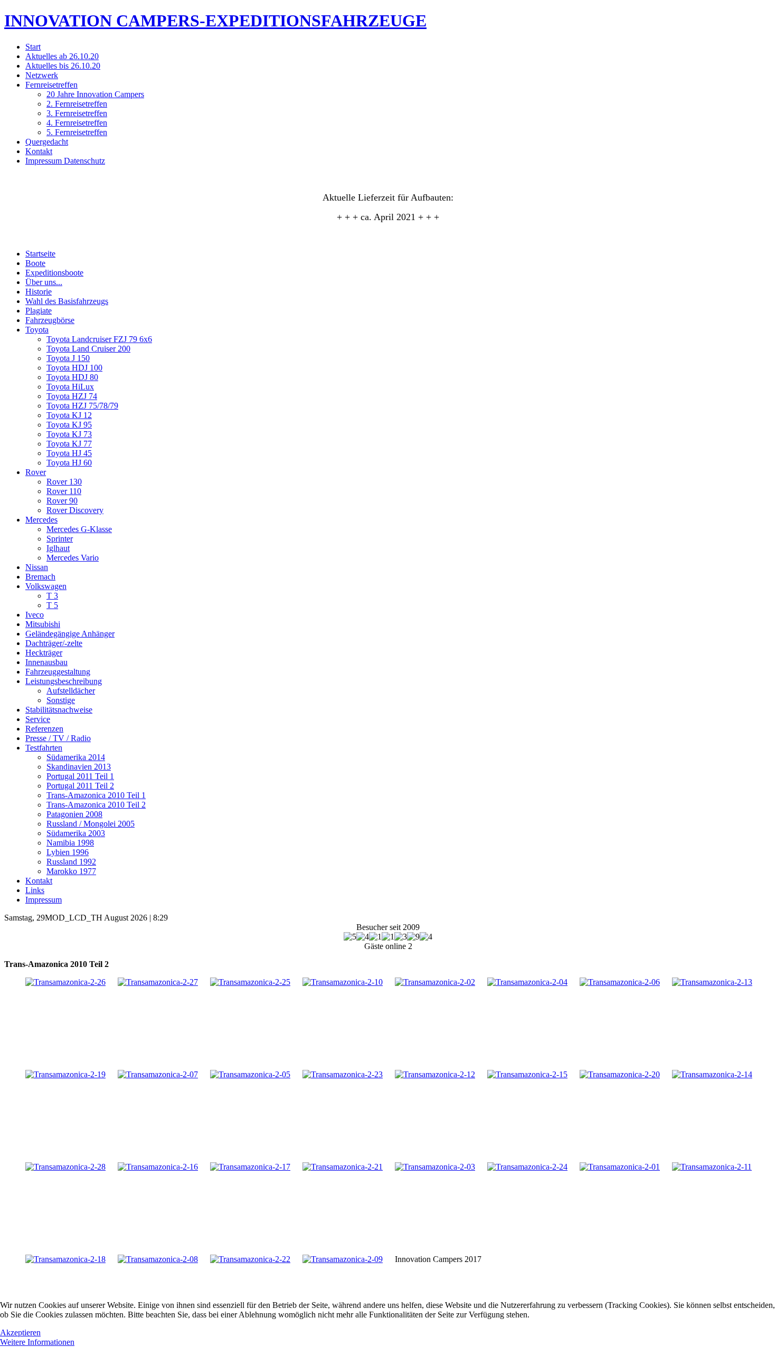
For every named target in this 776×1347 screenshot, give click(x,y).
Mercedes (41, 519)
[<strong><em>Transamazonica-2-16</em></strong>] (158, 1166)
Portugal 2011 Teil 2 (80, 785)
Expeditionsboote (54, 272)
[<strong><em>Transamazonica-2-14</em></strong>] (712, 1074)
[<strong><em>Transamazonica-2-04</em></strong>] (527, 982)
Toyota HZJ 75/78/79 (82, 405)
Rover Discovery (74, 510)
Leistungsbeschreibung (63, 681)
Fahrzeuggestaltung (57, 671)
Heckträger (43, 652)
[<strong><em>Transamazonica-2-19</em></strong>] (65, 1074)
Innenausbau (46, 662)
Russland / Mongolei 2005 (90, 823)
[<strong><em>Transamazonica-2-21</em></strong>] (342, 1166)
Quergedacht (46, 141)
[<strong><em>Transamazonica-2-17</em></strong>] (250, 1166)
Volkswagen (46, 586)
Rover (35, 472)
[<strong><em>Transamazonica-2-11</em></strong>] (712, 1166)
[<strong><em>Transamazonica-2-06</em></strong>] (620, 982)
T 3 (52, 595)
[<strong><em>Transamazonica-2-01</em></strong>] (620, 1166)
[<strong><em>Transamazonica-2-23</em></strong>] (342, 1074)
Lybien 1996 (67, 852)
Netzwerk (41, 75)
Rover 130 (64, 481)
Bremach (40, 576)
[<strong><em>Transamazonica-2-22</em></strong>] (250, 1259)
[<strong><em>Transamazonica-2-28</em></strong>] (65, 1166)
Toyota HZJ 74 (71, 396)
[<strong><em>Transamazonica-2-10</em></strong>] (342, 982)
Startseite (40, 253)
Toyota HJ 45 (69, 453)
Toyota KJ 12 (69, 415)
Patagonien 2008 (74, 814)
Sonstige (60, 700)
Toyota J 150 (68, 358)
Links (34, 890)
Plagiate (38, 310)
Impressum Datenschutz (65, 160)
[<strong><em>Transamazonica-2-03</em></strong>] (435, 1166)
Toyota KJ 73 (69, 434)
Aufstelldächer (70, 690)
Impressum (43, 899)
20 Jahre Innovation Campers (95, 94)
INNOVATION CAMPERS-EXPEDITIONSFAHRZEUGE (215, 20)
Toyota (37, 329)
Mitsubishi (42, 624)
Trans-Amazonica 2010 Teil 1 (96, 795)
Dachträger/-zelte (53, 643)
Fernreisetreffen (51, 84)
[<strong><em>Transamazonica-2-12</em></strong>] (435, 1074)
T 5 (52, 605)
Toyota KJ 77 (69, 443)
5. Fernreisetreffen (76, 132)
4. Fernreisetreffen (76, 122)
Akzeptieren (20, 1332)
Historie (38, 291)
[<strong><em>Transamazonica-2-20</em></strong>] (620, 1074)
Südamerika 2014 (75, 757)
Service (37, 719)
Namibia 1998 (70, 842)
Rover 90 (62, 500)
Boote (35, 263)
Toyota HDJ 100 (74, 367)
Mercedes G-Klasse (79, 529)
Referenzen (44, 728)
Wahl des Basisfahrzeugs (66, 301)
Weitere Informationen (37, 1341)
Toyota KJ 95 (69, 424)
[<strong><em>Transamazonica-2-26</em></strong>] (65, 982)
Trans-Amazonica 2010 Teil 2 (96, 804)
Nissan (36, 567)
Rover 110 (63, 491)
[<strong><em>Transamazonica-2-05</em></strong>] (250, 1074)
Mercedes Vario (72, 557)
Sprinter (59, 538)
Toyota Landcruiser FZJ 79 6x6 (99, 339)
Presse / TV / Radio (58, 738)
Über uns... (43, 282)
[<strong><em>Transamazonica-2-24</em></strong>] (527, 1166)
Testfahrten (43, 747)
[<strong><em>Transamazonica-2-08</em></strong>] (158, 1259)
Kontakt (38, 151)
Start (33, 46)
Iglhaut (58, 548)
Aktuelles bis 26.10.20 (62, 65)
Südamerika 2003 (75, 833)
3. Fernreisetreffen (76, 113)
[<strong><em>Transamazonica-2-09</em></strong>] (342, 1259)
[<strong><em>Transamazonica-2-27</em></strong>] (158, 982)
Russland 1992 (71, 861)
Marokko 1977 (71, 871)
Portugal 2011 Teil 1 (80, 776)
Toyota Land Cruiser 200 (88, 348)
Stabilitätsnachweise (58, 709)
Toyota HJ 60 (69, 462)
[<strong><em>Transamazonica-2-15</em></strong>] (527, 1074)
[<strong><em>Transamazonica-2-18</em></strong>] (65, 1259)
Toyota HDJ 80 (72, 377)
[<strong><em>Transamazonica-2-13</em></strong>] (712, 982)
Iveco (34, 614)
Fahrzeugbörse (49, 320)
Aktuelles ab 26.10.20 (62, 56)
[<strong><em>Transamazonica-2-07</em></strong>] (158, 1074)
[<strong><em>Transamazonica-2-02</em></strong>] (435, 982)
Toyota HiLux (70, 386)
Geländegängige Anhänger (70, 633)
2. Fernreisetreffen (76, 103)
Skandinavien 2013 (78, 766)
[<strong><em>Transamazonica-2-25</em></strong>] (250, 982)
